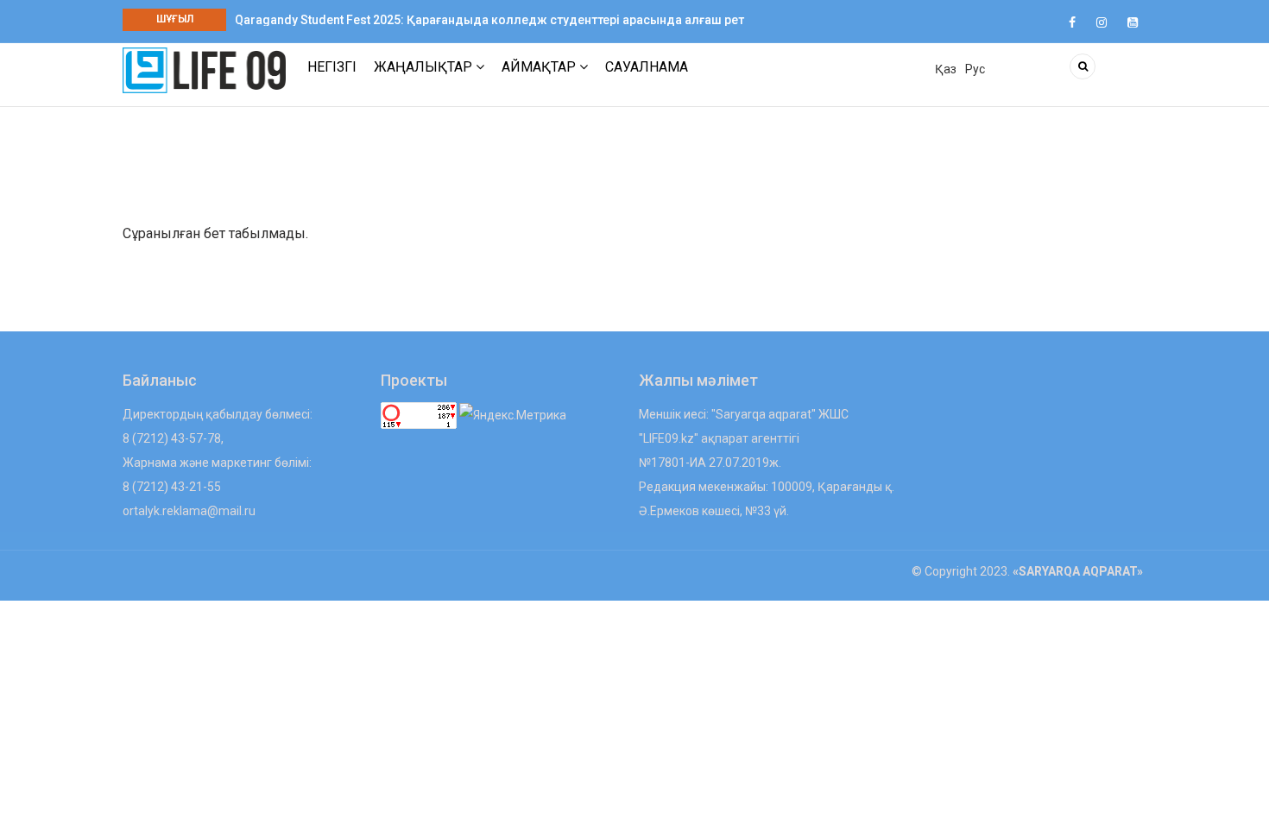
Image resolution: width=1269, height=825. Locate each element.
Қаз (945, 69)
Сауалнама (646, 67)
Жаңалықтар (425, 67)
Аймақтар (540, 67)
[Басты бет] (204, 69)
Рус (975, 69)
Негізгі (332, 67)
